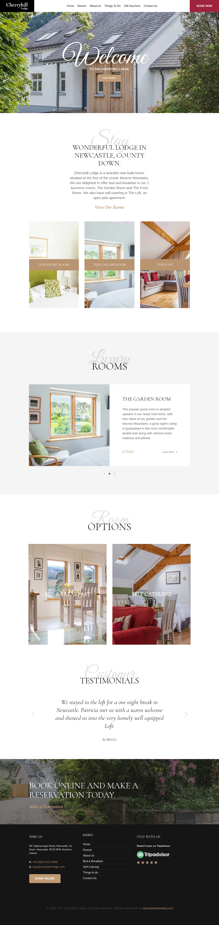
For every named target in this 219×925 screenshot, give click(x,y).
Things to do (90, 877)
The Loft (134, 399)
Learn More (168, 456)
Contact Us (89, 882)
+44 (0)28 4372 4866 (45, 866)
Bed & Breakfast (93, 866)
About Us (88, 860)
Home (86, 849)
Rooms (87, 854)
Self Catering (91, 871)
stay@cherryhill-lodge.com (48, 871)
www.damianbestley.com (158, 913)
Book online (45, 883)
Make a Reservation (46, 811)
